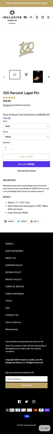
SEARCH (9, 244)
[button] (9, 97)
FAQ (7, 308)
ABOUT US (10, 258)
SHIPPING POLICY (14, 265)
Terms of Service (13, 322)
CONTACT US (11, 315)
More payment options (26, 171)
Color (5, 121)
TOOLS (8, 301)
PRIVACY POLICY (13, 279)
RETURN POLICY (13, 272)
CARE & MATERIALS (14, 294)
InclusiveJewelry (30, 425)
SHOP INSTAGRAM (14, 251)
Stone (5, 132)
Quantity (6, 142)
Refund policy (11, 329)
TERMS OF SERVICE (14, 286)
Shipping (6, 105)
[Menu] (48, 17)
